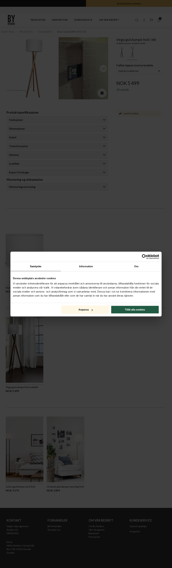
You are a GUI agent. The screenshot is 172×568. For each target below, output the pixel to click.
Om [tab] (136, 266)
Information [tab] (86, 266)
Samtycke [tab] (35, 266)
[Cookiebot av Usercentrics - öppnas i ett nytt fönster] (144, 256)
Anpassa (83, 309)
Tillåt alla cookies (135, 309)
